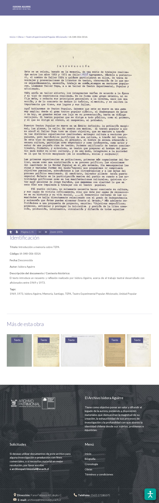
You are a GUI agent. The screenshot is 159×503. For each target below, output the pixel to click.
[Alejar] (40, 232)
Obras (88, 469)
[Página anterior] (11, 232)
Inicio (88, 453)
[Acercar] (46, 232)
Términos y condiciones (99, 474)
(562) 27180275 (100, 495)
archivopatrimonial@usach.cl (44, 499)
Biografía (90, 458)
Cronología (91, 464)
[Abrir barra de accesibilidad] (150, 494)
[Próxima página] (17, 232)
